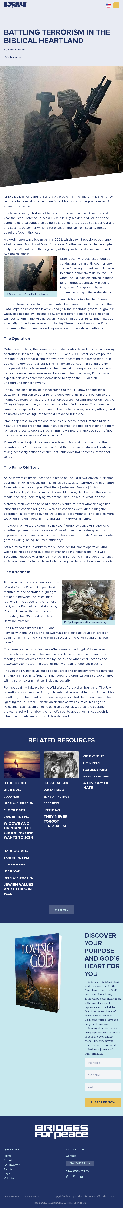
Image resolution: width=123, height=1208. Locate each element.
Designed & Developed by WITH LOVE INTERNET (61, 1202)
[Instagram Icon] (74, 1176)
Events (8, 1169)
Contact (71, 1156)
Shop (7, 1174)
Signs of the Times (16, 817)
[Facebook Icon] (67, 1176)
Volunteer (10, 1178)
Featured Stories (16, 783)
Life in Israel (12, 790)
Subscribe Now (102, 1102)
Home (8, 1156)
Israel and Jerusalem (18, 803)
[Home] (15, 5)
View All (61, 910)
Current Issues (14, 810)
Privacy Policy (11, 1196)
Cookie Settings (31, 1196)
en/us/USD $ (77, 1163)
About (8, 1160)
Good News (12, 796)
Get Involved (12, 1165)
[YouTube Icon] (81, 1176)
